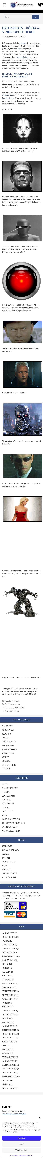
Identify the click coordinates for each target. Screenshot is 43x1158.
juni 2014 (6, 968)
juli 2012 (6, 1018)
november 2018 (9, 937)
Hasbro (5, 792)
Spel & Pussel (8, 745)
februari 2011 (8, 1057)
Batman (6, 858)
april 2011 (7, 1049)
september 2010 (9, 1076)
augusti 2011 (8, 1042)
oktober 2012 (8, 1014)
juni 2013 (6, 1003)
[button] (40, 1118)
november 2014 (9, 948)
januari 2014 (8, 987)
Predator (7, 869)
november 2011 (9, 1034)
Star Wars (7, 846)
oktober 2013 (8, 995)
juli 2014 (6, 964)
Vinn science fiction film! (15, 707)
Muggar (6, 738)
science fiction (22, 57)
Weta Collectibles (11, 831)
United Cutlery (9, 827)
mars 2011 (7, 1053)
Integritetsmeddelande (25, 1155)
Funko (5, 784)
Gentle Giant (8, 796)
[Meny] (4, 5)
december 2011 (9, 1030)
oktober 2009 (8, 1088)
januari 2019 (8, 933)
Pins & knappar (9, 749)
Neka (21, 1144)
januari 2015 (8, 945)
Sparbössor (8, 753)
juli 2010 (6, 1080)
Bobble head (10, 704)
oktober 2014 (8, 952)
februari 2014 (8, 983)
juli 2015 (6, 941)
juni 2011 (6, 1045)
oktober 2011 (8, 1038)
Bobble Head (7, 95)
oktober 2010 (8, 1073)
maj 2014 (6, 972)
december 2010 (9, 1065)
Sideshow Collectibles (13, 823)
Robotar (8, 701)
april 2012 (7, 1022)
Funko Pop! (7, 726)
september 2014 (9, 956)
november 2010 (9, 1069)
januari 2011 (8, 1061)
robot (18, 704)
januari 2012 (8, 1026)
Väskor (5, 757)
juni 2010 (6, 1084)
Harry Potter (9, 862)
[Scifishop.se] (21, 5)
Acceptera (21, 1138)
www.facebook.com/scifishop (14, 1114)
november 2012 (9, 1011)
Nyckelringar (9, 741)
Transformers (9, 873)
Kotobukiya (8, 803)
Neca (4, 815)
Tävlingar (16, 701)
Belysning (7, 734)
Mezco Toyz (8, 811)
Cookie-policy (13, 1155)
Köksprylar (8, 730)
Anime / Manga (9, 877)
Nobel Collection (11, 819)
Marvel (5, 807)
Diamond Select (10, 788)
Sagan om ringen (10, 850)
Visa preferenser (21, 1150)
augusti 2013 (8, 999)
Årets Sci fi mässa (12, 711)
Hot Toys (6, 800)
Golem (19, 49)
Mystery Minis (9, 765)
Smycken (6, 769)
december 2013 (9, 991)
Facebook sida (8, 98)
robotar (22, 43)
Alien (4, 866)
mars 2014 (7, 979)
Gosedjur (6, 761)
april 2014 (7, 976)
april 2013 (7, 1007)
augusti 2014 (8, 960)
